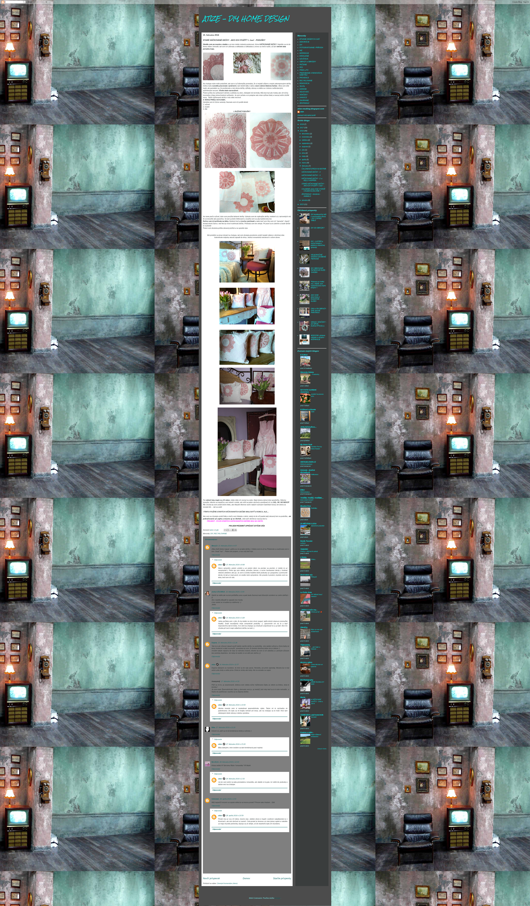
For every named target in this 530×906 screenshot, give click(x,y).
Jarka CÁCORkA (218, 592)
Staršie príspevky (282, 878)
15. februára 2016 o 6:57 (227, 546)
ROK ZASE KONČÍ (306, 500)
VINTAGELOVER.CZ (308, 462)
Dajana (214, 643)
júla (303, 150)
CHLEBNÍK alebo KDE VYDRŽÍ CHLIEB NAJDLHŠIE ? (313, 190)
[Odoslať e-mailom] (225, 530)
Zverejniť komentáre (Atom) (227, 883)
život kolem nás (306, 575)
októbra (305, 140)
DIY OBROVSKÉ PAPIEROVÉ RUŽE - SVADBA (318, 270)
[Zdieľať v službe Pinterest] (235, 530)
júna (304, 153)
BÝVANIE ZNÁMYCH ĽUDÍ (310, 39)
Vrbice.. (313, 559)
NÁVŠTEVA (304, 59)
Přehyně (314, 577)
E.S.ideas (304, 355)
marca (304, 163)
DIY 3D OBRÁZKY (317, 228)
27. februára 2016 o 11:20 (225, 727)
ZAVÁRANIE (304, 100)
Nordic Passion (306, 541)
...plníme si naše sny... (308, 610)
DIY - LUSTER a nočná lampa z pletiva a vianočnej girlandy (318, 244)
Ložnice (303, 543)
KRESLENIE (304, 56)
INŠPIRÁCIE (304, 53)
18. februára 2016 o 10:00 (236, 705)
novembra (306, 137)
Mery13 (215, 546)
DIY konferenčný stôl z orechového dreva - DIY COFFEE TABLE (318, 217)
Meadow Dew (305, 506)
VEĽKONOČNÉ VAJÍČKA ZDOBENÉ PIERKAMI (318, 257)
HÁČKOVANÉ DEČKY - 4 (311, 172)
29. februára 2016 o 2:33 (235, 779)
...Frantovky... (315, 374)
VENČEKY (304, 95)
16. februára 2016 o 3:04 (235, 592)
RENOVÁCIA (304, 83)
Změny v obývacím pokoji (309, 551)
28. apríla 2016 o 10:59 (234, 816)
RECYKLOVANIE (220, 534)
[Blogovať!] (227, 530)
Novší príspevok (211, 878)
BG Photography (306, 680)
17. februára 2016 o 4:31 (230, 681)
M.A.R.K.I (215, 762)
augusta (305, 147)
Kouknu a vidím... (307, 732)
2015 (302, 204)
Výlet (312, 411)
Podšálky (314, 508)
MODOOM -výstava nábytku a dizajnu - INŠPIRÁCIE (318, 337)
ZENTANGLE (304, 103)
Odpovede (218, 560)
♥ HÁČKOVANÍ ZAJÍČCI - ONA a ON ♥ (317, 701)
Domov (246, 878)
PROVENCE (304, 78)
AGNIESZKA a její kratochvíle (311, 715)
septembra (306, 143)
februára (305, 166)
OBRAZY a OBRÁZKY (308, 62)
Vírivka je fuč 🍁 (316, 612)
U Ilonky (303, 557)
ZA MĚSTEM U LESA (308, 524)
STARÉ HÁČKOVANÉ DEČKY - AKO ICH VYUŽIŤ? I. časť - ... (313, 185)
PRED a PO (304, 70)
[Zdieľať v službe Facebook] (233, 530)
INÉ (301, 50)
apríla (304, 160)
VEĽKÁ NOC (304, 92)
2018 (302, 124)
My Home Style (306, 445)
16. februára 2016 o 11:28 (227, 643)
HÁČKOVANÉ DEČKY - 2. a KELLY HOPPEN (312, 179)
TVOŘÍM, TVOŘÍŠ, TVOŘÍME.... (312, 498)
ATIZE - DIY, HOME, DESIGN (246, 18)
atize (220, 565)
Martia (302, 697)
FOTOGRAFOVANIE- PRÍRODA (311, 48)
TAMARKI (304, 549)
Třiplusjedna (305, 645)
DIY (211, 534)
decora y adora (306, 662)
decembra (306, 134)
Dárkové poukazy (306, 464)
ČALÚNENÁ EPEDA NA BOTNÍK (314, 169)
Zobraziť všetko (321, 748)
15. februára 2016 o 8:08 (235, 565)
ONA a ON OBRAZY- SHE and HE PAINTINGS (318, 311)
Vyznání (313, 717)
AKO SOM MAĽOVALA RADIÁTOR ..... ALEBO (316, 298)
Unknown (215, 799)
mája (304, 156)
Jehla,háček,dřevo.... (308, 427)
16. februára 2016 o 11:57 (229, 665)
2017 (302, 128)
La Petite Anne (306, 592)
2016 (302, 131)
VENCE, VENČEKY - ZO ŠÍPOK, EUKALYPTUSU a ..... (318, 325)
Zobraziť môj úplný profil (306, 115)
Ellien (302, 490)
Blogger (278, 898)
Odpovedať (216, 555)
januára (305, 200)
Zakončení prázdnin (317, 526)
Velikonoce (314, 474)
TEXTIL (302, 86)
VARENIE (303, 89)
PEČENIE (303, 65)
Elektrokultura (305, 492)
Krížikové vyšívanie (308, 410)
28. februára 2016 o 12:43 (229, 762)
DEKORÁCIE (304, 42)
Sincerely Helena (307, 372)
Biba (213, 727)
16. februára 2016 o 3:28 (235, 618)
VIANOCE (303, 97)
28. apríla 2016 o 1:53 (228, 799)
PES (301, 67)
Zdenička (304, 627)
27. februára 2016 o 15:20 (236, 744)
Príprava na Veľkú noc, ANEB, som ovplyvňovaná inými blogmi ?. (318, 285)
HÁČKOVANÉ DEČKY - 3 (311, 175)
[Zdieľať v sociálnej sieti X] (230, 530)
